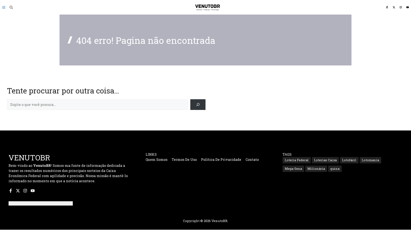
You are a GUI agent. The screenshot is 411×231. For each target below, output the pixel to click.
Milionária (316, 169)
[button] (11, 7)
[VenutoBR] (208, 7)
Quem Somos (156, 159)
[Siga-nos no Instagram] (400, 7)
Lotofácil (349, 160)
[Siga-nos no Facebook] (387, 7)
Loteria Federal (297, 160)
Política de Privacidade (221, 159)
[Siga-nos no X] (393, 7)
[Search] (198, 104)
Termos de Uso (184, 159)
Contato (252, 159)
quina (335, 169)
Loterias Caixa (325, 160)
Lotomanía (370, 160)
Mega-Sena (293, 169)
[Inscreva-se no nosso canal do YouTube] (407, 7)
